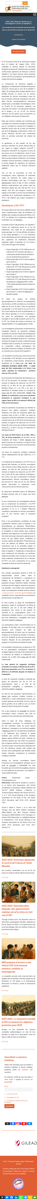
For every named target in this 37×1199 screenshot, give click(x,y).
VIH (20, 183)
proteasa (18, 580)
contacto (25, 1070)
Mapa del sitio (15, 1169)
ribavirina (5, 86)
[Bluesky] (29, 1123)
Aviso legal (24, 1169)
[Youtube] (24, 1123)
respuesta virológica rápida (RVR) (14, 366)
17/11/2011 (27, 593)
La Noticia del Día (11, 1094)
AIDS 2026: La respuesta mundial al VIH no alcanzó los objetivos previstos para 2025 (18, 1022)
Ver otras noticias (19, 51)
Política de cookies (20, 1171)
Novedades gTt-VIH (12, 1097)
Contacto (6, 1169)
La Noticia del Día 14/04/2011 (12, 593)
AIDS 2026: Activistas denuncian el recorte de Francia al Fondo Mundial (18, 863)
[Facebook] (13, 1123)
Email (6, 1086)
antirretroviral (6, 183)
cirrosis (4, 324)
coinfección (22, 324)
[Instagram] (18, 1123)
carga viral (19, 363)
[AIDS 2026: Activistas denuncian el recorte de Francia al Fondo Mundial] (18, 855)
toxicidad (23, 711)
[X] (7, 1123)
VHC (3, 91)
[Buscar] (25, 3)
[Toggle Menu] (34, 14)
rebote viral (6, 696)
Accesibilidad (21, 1174)
